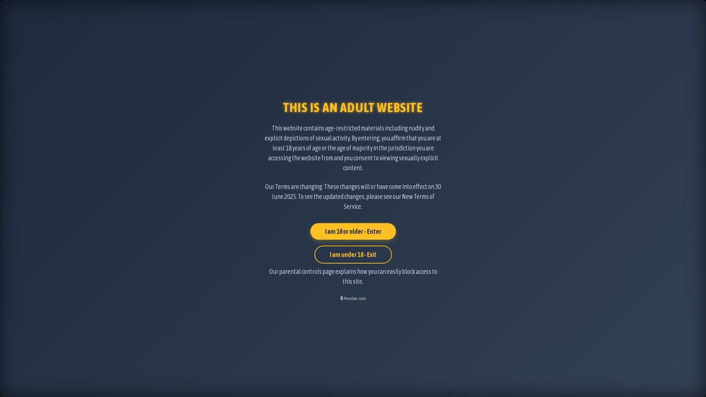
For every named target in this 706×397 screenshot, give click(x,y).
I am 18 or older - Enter (353, 231)
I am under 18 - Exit (353, 254)
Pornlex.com (355, 298)
